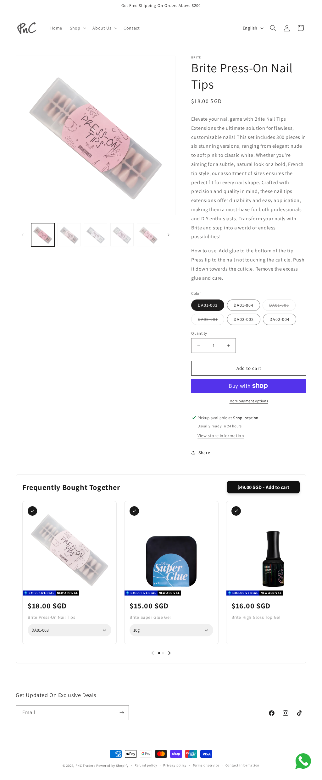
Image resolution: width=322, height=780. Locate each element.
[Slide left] (23, 235)
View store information (220, 435)
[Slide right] (168, 235)
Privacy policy (174, 765)
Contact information (242, 765)
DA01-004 (243, 305)
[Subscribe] (122, 712)
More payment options (249, 400)
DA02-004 (279, 319)
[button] (77, 28)
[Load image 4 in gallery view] (122, 234)
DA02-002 (244, 319)
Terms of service (206, 765)
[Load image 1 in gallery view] (42, 234)
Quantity (199, 333)
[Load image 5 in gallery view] (148, 234)
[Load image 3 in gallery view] (95, 234)
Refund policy (146, 765)
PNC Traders (85, 765)
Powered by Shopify (112, 765)
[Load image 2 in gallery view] (69, 234)
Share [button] (204, 452)
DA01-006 (282, 306)
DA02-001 (211, 320)
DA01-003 (208, 305)
